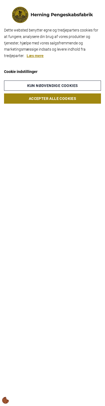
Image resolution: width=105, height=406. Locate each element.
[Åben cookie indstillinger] (5, 400)
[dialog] (52, 203)
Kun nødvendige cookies (52, 85)
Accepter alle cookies (52, 98)
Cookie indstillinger (20, 71)
